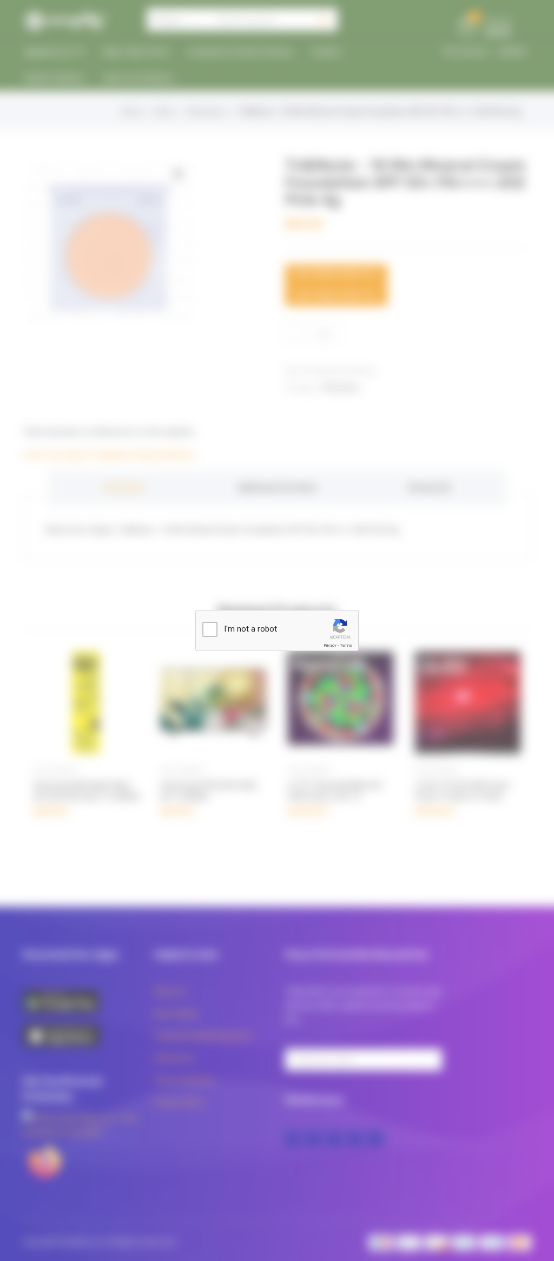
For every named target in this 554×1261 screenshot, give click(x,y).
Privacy (330, 645)
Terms (346, 645)
